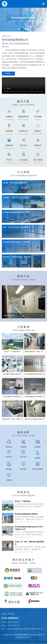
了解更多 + (8, 73)
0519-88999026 (10, 618)
